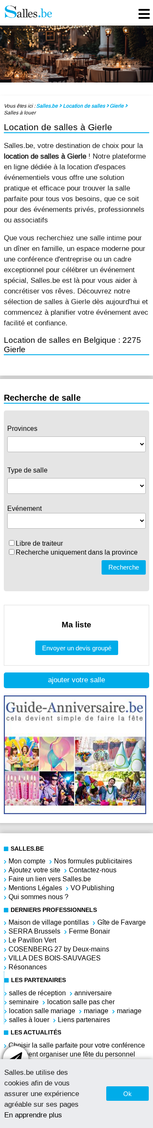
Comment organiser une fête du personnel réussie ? (71, 1059)
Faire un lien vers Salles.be (49, 878)
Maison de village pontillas (48, 922)
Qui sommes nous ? (38, 896)
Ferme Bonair (89, 931)
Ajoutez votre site (34, 870)
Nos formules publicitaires (93, 861)
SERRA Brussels (34, 931)
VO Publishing (92, 887)
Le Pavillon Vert (32, 940)
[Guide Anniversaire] (75, 811)
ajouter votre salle (76, 680)
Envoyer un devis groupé (76, 648)
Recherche (123, 567)
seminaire (24, 1001)
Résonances (27, 967)
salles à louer (29, 1019)
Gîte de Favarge (121, 922)
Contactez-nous (92, 870)
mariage (96, 1010)
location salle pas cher (81, 1001)
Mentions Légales (35, 887)
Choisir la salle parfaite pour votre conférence (76, 1045)
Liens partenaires (84, 1019)
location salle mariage (42, 1010)
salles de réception (37, 992)
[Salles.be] (28, 12)
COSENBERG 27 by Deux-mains (58, 949)
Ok (127, 1093)
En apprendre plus (33, 1114)
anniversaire (93, 992)
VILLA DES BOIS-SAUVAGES (54, 958)
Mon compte (26, 861)
